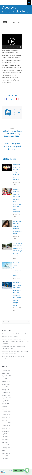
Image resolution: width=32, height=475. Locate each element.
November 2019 (6, 412)
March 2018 (5, 445)
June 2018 (5, 436)
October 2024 (6, 384)
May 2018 (5, 439)
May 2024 (5, 387)
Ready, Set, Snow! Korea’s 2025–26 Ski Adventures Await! (17, 269)
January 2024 (5, 389)
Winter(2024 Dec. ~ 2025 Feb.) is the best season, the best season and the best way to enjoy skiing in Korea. (17, 294)
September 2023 (6, 398)
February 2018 (6, 447)
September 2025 (6, 376)
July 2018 (4, 434)
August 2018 (5, 431)
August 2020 (5, 403)
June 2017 (5, 456)
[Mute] (17, 47)
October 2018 (6, 425)
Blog (4, 22)
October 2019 (6, 414)
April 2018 (5, 442)
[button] (11, 41)
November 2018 (6, 423)
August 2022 (5, 401)
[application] (12, 41)
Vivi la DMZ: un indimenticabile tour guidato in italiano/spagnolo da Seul (18, 248)
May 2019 (5, 420)
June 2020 (5, 409)
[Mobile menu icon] (29, 2)
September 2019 (6, 417)
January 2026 (5, 373)
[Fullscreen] (20, 47)
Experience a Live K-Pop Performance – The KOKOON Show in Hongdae (17, 172)
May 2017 (5, 459)
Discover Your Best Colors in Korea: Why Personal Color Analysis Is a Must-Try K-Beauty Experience (17, 200)
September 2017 (6, 453)
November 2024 (6, 381)
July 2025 (4, 378)
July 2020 (4, 406)
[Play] (4, 47)
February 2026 (6, 370)
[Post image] (7, 167)
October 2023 (6, 395)
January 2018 (5, 450)
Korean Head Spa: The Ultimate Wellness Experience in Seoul (17, 227)
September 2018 (6, 428)
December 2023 (6, 392)
